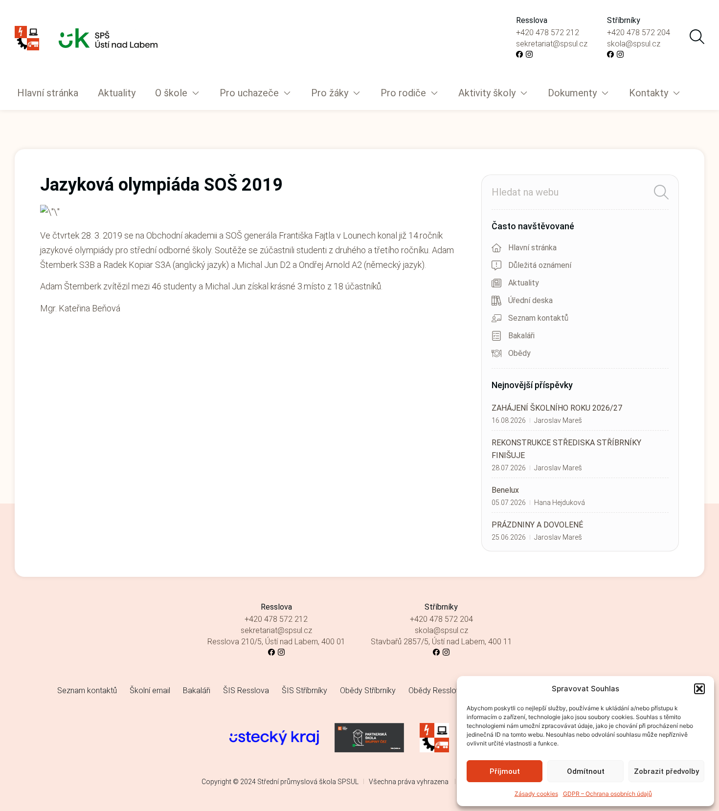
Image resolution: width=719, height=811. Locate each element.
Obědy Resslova (436, 690)
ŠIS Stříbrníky (304, 690)
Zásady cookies (536, 793)
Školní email (150, 690)
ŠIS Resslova (246, 690)
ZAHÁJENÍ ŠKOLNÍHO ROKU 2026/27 (557, 408)
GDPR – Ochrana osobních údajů (607, 793)
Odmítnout (586, 771)
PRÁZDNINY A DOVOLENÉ (537, 524)
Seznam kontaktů (87, 690)
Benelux (505, 490)
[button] (699, 689)
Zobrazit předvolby (666, 771)
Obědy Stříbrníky (368, 690)
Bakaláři (196, 690)
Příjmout (505, 771)
